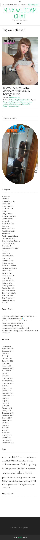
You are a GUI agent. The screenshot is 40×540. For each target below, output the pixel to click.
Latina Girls (6, 258)
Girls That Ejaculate (8, 243)
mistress (5, 104)
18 (2, 458)
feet (23, 464)
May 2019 (5, 401)
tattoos (27, 484)
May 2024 (5, 356)
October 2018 (7, 418)
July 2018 (5, 423)
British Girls (6, 204)
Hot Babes (5, 251)
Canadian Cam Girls (9, 216)
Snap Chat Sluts (7, 295)
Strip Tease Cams (8, 298)
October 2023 (7, 358)
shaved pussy (19, 481)
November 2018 (7, 415)
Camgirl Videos (7, 214)
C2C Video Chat (13, 100)
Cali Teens (5, 211)
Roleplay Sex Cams (8, 285)
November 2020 (7, 381)
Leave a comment (14, 106)
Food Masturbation (8, 231)
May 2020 (5, 386)
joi (27, 102)
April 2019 (5, 403)
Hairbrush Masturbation (10, 248)
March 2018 (6, 433)
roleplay (25, 477)
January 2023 (6, 366)
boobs (34, 458)
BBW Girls (5, 199)
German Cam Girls (8, 238)
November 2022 (7, 368)
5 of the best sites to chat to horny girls (15, 328)
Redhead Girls (7, 283)
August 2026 (6, 346)
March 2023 (6, 363)
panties (6, 477)
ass (10, 457)
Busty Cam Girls (7, 206)
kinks (30, 102)
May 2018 (5, 428)
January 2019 (6, 410)
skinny (28, 481)
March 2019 (6, 405)
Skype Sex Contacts (9, 293)
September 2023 (8, 361)
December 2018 (7, 413)
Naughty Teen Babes (9, 268)
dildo (4, 464)
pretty (13, 477)
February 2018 (7, 435)
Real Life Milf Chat (8, 281)
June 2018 (5, 425)
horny (20, 468)
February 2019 (7, 408)
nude (28, 472)
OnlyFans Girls (7, 273)
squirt (14, 484)
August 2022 (6, 371)
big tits (21, 458)
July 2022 (5, 373)
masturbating (30, 469)
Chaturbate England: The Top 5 (13, 326)
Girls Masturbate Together (11, 241)
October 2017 (7, 440)
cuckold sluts (10, 102)
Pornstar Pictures (8, 276)
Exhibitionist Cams (8, 229)
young (8, 487)
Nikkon (20, 537)
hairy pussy (13, 468)
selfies (33, 477)
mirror (13, 473)
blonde (27, 457)
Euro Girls (5, 226)
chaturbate (22, 461)
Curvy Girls (5, 221)
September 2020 (8, 383)
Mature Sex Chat (8, 263)
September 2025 (8, 349)
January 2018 (6, 438)
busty (16, 461)
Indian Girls (6, 253)
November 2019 (7, 393)
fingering (30, 464)
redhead (11, 104)
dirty (8, 464)
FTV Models (6, 233)
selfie (29, 477)
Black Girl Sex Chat (8, 201)
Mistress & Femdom (23, 100)
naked (20, 472)
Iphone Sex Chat (7, 256)
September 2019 (8, 396)
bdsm (4, 102)
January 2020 (6, 391)
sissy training (17, 104)
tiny (31, 484)
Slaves (24, 104)
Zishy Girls (5, 303)
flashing (6, 468)
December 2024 (7, 351)
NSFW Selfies (6, 271)
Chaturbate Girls (7, 219)
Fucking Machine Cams (10, 236)
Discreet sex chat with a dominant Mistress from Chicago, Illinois (16, 91)
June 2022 (5, 376)
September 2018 (8, 420)
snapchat (9, 485)
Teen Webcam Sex (8, 300)
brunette (10, 460)
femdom (23, 102)
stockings (20, 484)
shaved (11, 481)
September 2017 (8, 443)
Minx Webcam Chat (20, 13)
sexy (4, 480)
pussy (19, 477)
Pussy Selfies (6, 278)
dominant (18, 102)
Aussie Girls (6, 196)
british (4, 461)
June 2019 (5, 398)
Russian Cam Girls (8, 288)
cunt (28, 461)
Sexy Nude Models (8, 290)
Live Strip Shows (7, 261)
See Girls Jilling (33, 5)
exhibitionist (15, 464)
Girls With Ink (6, 246)
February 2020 (7, 388)
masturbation (6, 473)
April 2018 (5, 430)
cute (32, 461)
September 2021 (8, 378)
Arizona (6, 458)
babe (15, 457)
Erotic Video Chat (8, 224)
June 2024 (5, 353)
